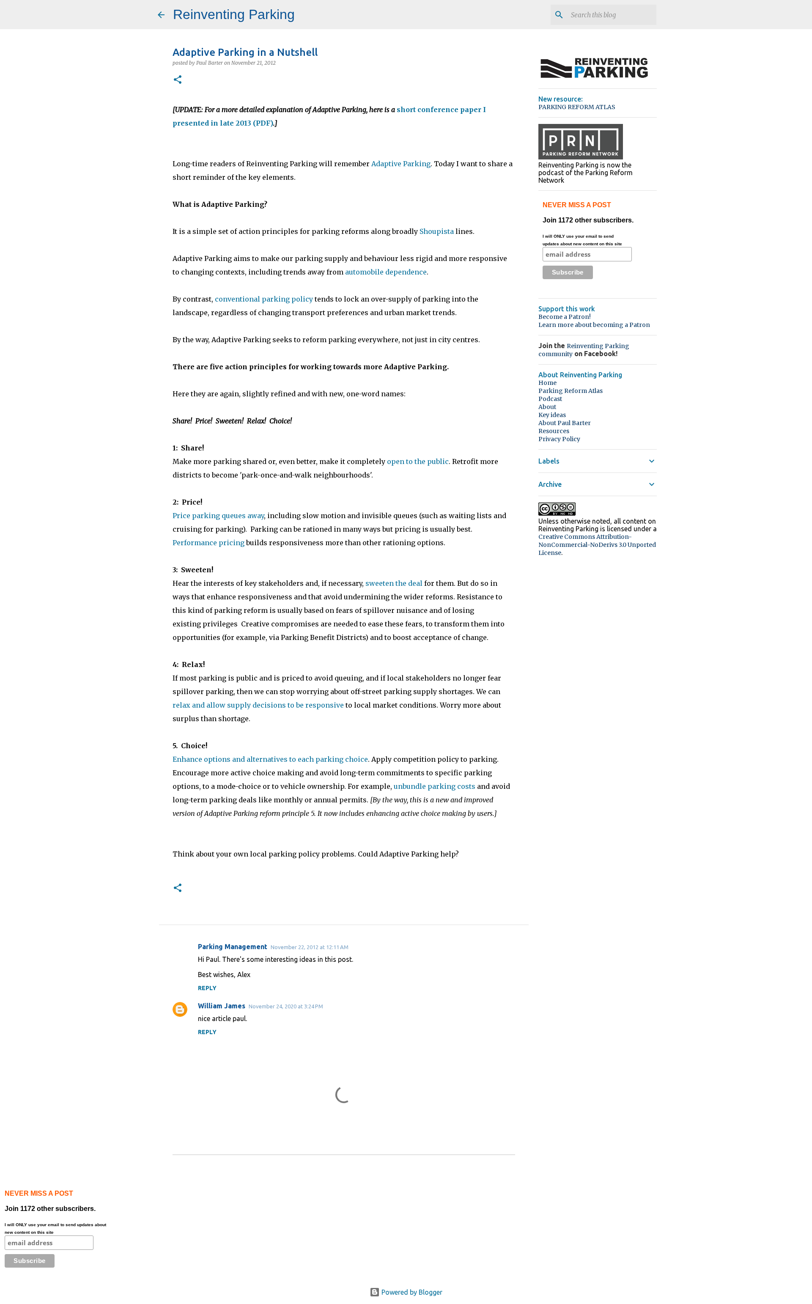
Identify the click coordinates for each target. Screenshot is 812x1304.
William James (221, 1006)
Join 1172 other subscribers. (588, 223)
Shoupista (437, 231)
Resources (553, 431)
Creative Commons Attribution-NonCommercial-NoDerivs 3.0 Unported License (597, 545)
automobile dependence (386, 272)
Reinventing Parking (234, 14)
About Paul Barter (564, 423)
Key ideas (552, 415)
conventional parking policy (264, 299)
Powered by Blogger (411, 1292)
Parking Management (232, 946)
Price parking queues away (218, 515)
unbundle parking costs (435, 786)
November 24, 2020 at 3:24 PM (286, 1006)
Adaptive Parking (401, 163)
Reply (207, 988)
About (547, 407)
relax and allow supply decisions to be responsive (258, 705)
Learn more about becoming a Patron (594, 325)
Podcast (550, 399)
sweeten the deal (394, 583)
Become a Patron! (564, 317)
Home (547, 383)
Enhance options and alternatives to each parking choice (270, 759)
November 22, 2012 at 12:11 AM (309, 947)
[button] (178, 80)
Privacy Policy (559, 439)
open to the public (418, 461)
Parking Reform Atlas (570, 391)
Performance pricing (208, 542)
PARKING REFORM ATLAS (576, 107)
